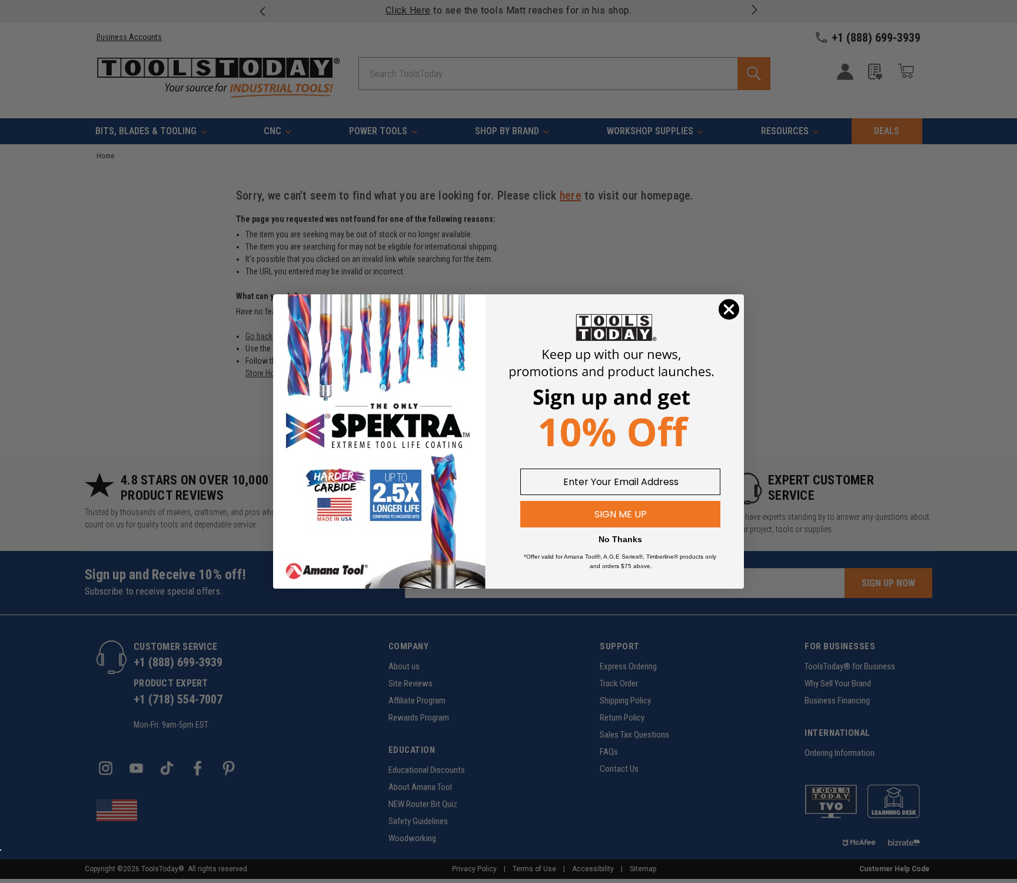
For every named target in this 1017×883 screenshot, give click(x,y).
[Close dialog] (729, 309)
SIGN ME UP (620, 514)
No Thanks (620, 539)
